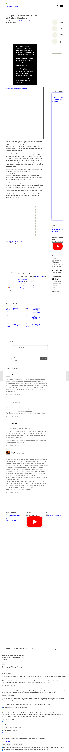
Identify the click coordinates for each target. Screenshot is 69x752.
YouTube (11, 288)
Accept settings (6, 744)
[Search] (57, 6)
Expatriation (55, 287)
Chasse (53, 258)
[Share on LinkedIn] (7, 33)
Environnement (57, 281)
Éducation (57, 270)
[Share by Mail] (7, 38)
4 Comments (13, 20)
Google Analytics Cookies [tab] (8, 695)
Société (20, 241)
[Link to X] (62, 648)
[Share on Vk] (7, 36)
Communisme (56, 260)
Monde (16, 241)
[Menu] (61, 6)
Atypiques (54, 285)
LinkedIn (35, 288)
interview (20, 281)
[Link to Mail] (59, 648)
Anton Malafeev (28, 20)
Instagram (23, 288)
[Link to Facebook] (49, 648)
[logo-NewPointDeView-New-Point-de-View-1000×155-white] (12, 6)
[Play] (57, 246)
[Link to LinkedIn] (47, 648)
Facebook (29, 288)
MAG (20, 20)
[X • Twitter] (55, 41)
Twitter (17, 288)
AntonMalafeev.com (13, 290)
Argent (54, 266)
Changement (57, 262)
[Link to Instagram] (57, 648)
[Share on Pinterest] (7, 31)
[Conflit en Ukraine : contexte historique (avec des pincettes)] (1, 376)
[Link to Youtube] (54, 648)
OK (3, 663)
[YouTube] (55, 22)
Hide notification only (17, 744)
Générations (11, 241)
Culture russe (57, 267)
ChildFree (54, 275)
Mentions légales (6, 741)
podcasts (25, 283)
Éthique (60, 264)
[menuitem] (57, 6)
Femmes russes (55, 283)
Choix (56, 258)
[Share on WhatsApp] (7, 29)
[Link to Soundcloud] (52, 648)
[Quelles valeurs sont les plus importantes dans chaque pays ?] (67, 376)
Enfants (54, 264)
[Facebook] (55, 35)
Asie (62, 277)
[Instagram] (55, 28)
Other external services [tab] (7, 710)
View (22, 20)
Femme (60, 283)
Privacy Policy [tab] (5, 736)
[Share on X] (7, 26)
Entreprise (56, 276)
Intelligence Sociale (40, 276)
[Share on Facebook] (7, 24)
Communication (58, 272)
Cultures (56, 279)
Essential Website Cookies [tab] (8, 685)
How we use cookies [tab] (7, 673)
